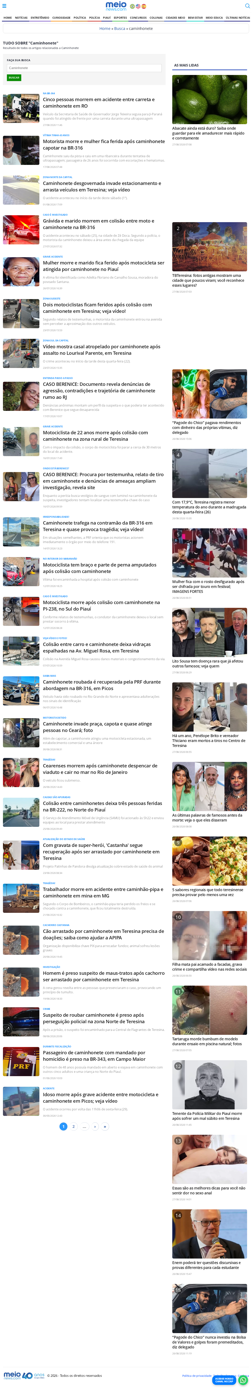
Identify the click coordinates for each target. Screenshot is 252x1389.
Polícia (94, 17)
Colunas (156, 17)
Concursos (138, 17)
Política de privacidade (196, 1376)
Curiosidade (61, 17)
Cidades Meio (175, 17)
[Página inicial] (116, 6)
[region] (209, 185)
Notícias (21, 17)
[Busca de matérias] (247, 7)
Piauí (106, 17)
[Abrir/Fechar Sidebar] (4, 6)
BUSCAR (14, 77)
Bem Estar (195, 17)
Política (80, 17)
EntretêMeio (40, 17)
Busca (119, 28)
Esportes (120, 17)
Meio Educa (214, 17)
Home (8, 17)
